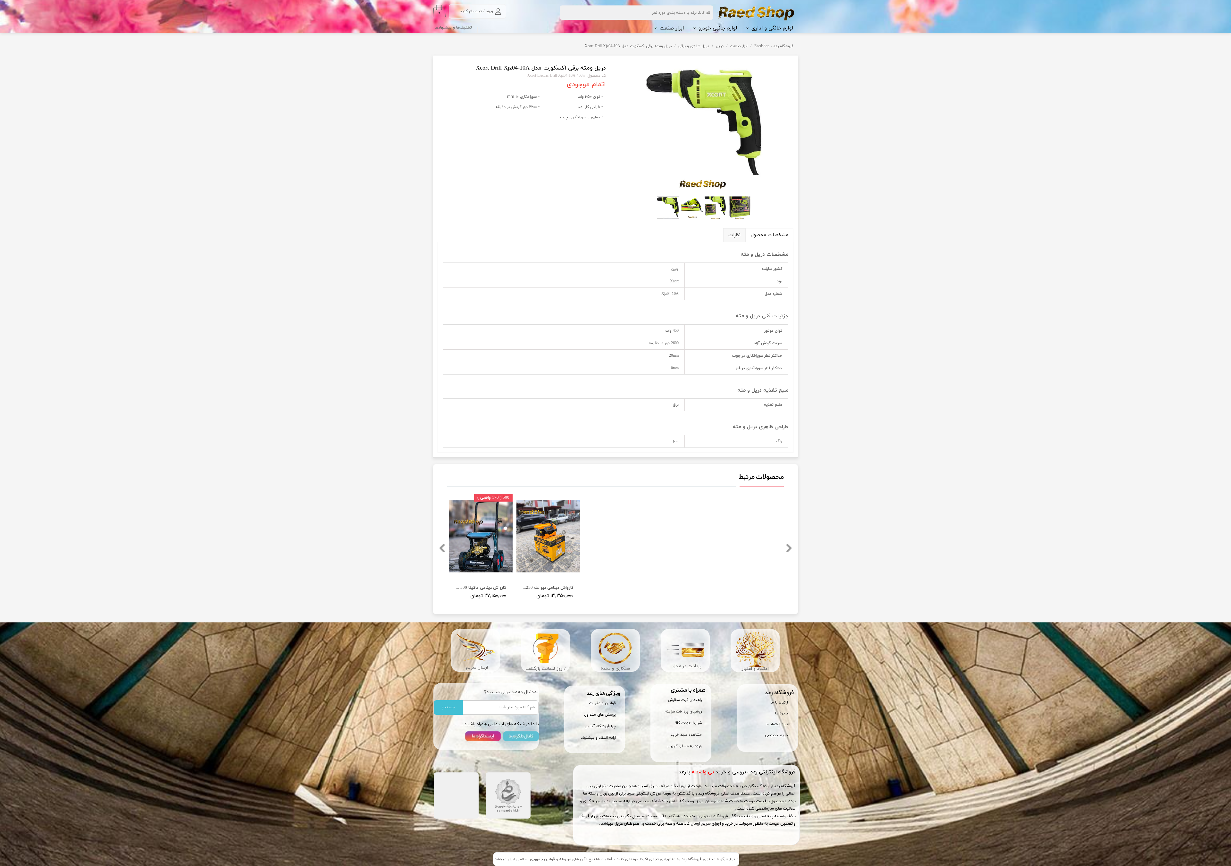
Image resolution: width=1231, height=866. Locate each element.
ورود (489, 11)
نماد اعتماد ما (777, 724)
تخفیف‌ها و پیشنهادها (453, 27)
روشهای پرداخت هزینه (683, 711)
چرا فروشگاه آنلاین (600, 726)
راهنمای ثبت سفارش (685, 700)
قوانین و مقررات (602, 703)
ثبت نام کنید (471, 11)
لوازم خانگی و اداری (772, 28)
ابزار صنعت (672, 28)
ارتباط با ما (779, 702)
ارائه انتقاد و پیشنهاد (598, 737)
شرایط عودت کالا (688, 723)
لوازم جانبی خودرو (718, 28)
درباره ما (781, 713)
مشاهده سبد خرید (686, 734)
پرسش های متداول (600, 714)
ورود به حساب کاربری (684, 746)
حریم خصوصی (776, 735)
